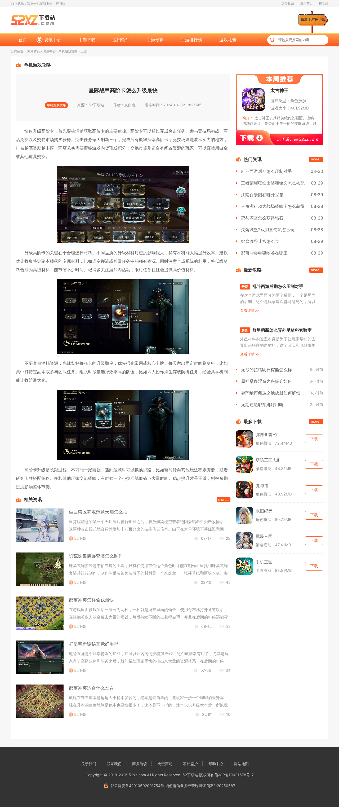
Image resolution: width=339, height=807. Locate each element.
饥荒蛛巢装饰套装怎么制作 (96, 556)
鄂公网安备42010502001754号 (137, 785)
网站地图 (241, 763)
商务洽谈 (139, 763)
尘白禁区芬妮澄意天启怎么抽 (98, 512)
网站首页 (33, 51)
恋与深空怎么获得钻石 (262, 218)
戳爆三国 (264, 536)
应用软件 (121, 39)
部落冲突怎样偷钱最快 (91, 600)
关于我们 (88, 763)
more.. (223, 499)
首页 (23, 39)
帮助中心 (215, 763)
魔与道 (262, 485)
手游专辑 (155, 39)
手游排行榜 (191, 39)
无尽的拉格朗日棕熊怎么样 (266, 369)
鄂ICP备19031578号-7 (234, 775)
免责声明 (165, 763)
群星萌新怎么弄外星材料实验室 (282, 330)
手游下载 (86, 39)
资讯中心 (52, 39)
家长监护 (190, 763)
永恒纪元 (264, 511)
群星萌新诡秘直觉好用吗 (93, 644)
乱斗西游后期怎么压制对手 (266, 171)
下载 (314, 438)
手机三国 (264, 561)
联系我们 (114, 763)
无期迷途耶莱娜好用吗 (262, 404)
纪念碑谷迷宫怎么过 (260, 241)
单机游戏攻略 (68, 51)
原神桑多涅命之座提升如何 (266, 381)
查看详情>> (250, 310)
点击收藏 (287, 3)
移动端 (323, 3)
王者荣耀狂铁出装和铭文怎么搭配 (273, 183)
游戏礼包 (227, 39)
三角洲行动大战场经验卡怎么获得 (273, 206)
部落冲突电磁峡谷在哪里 (264, 253)
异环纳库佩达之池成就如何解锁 (270, 393)
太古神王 (279, 90)
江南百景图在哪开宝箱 (262, 194)
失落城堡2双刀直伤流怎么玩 (268, 229)
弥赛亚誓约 (266, 434)
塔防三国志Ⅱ (267, 460)
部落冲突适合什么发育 (91, 688)
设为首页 (306, 3)
